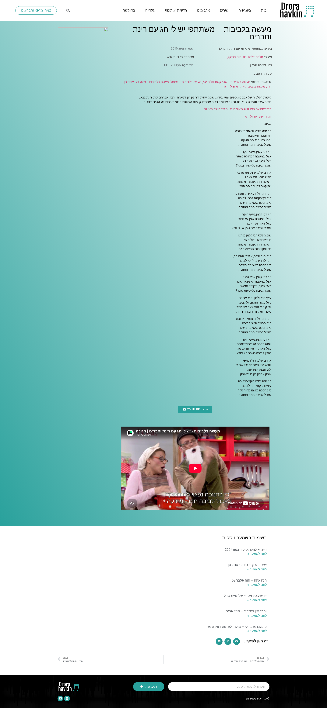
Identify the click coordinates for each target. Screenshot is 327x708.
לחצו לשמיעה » (257, 554)
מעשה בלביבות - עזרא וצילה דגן (244, 86)
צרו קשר (129, 10)
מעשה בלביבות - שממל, (185, 82)
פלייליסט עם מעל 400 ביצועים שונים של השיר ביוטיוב (237, 109)
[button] (68, 10)
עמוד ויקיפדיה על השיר (257, 116)
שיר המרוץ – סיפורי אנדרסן (247, 565)
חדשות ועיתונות (176, 10)
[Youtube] (60, 698)
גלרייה (150, 10)
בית (263, 10)
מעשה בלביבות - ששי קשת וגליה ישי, (225, 82)
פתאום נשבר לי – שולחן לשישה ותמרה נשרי (236, 627)
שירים (224, 10)
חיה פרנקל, (234, 57)
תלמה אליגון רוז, (252, 57)
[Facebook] (67, 698)
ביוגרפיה (245, 10)
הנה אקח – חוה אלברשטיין (248, 580)
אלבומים (203, 10)
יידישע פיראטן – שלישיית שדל (245, 596)
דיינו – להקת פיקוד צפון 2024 (246, 550)
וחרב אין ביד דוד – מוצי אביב (246, 611)
